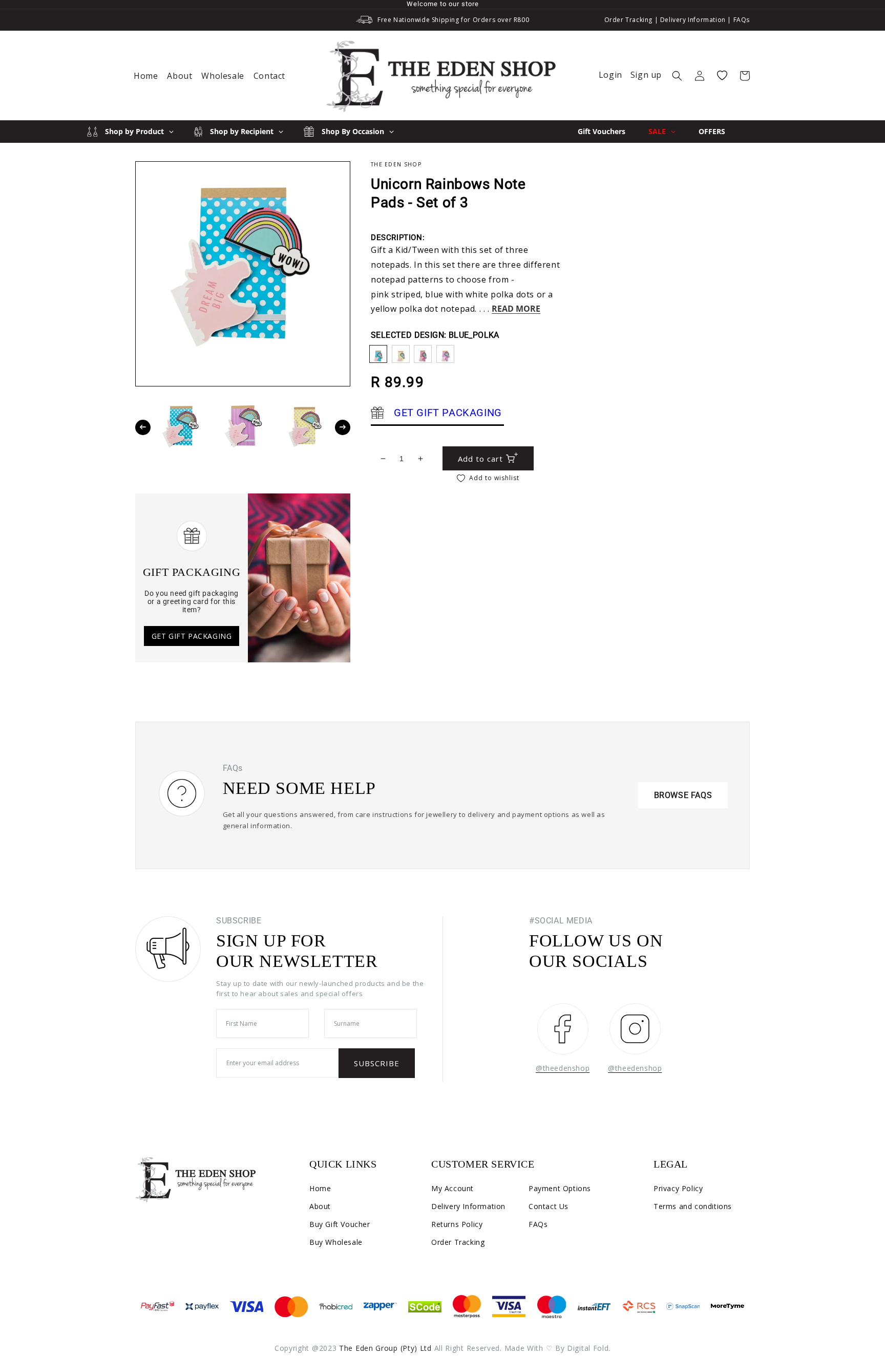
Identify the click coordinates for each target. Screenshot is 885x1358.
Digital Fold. (588, 1348)
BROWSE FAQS (683, 795)
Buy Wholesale (336, 1242)
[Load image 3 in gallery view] (303, 427)
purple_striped (445, 354)
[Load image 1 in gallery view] (181, 427)
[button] (677, 75)
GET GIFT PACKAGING (192, 636)
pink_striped (422, 354)
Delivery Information (693, 19)
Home (320, 1188)
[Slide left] (143, 427)
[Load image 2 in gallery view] (242, 427)
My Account (452, 1188)
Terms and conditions (693, 1206)
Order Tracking (628, 19)
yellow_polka (400, 354)
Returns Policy (456, 1224)
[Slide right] (342, 427)
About (320, 1206)
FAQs (741, 19)
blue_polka (378, 354)
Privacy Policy (678, 1188)
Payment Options (560, 1188)
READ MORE (516, 308)
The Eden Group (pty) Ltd (385, 1348)
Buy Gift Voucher (339, 1224)
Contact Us (548, 1206)
